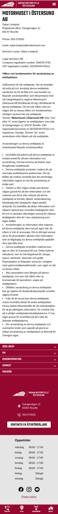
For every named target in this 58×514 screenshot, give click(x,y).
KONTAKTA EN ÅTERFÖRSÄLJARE (29, 424)
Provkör (7, 372)
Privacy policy (29, 496)
